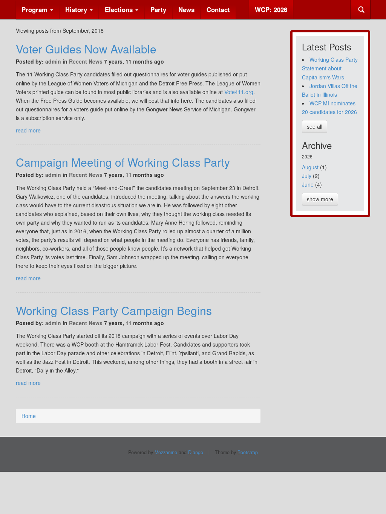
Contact (218, 9)
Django (195, 452)
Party (158, 9)
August (310, 167)
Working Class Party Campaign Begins (114, 310)
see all (314, 126)
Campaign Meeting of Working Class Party (123, 162)
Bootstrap (247, 452)
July (306, 175)
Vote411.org (238, 92)
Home (28, 416)
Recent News (86, 61)
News (186, 9)
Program (35, 9)
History (77, 9)
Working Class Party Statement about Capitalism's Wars (330, 68)
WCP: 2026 (271, 9)
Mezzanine (166, 452)
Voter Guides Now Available (86, 49)
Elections (120, 9)
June (308, 184)
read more (28, 130)
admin (53, 61)
